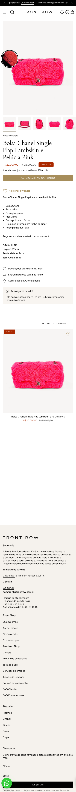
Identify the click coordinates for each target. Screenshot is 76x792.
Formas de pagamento (15, 683)
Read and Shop (11, 646)
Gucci (6, 725)
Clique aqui (9, 575)
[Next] (71, 3)
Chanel (7, 718)
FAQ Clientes (10, 689)
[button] (12, 12)
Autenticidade (10, 628)
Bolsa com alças (10, 135)
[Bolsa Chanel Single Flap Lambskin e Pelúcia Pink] (38, 371)
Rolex (6, 731)
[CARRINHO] (72, 12)
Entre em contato (15, 300)
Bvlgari (6, 737)
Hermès (7, 712)
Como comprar (11, 640)
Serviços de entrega (14, 670)
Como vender (10, 634)
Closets (7, 652)
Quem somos (10, 621)
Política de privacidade (15, 658)
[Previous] (4, 3)
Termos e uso (10, 664)
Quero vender (19, 2)
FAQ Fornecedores (13, 695)
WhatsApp (8, 587)
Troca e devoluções (13, 677)
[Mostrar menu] (4, 12)
